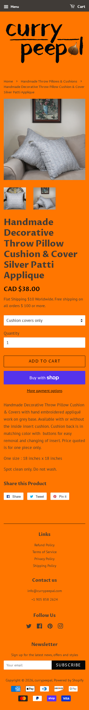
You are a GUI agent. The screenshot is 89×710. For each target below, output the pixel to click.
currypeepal (43, 680)
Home (8, 82)
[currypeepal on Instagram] (60, 627)
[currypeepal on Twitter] (29, 627)
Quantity (11, 333)
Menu (14, 6)
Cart (81, 6)
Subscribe (68, 665)
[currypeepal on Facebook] (39, 627)
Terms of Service (44, 551)
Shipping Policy (44, 565)
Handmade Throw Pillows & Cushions (49, 82)
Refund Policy (44, 545)
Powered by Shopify (69, 680)
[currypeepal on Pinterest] (50, 627)
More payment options (44, 390)
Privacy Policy (44, 558)
